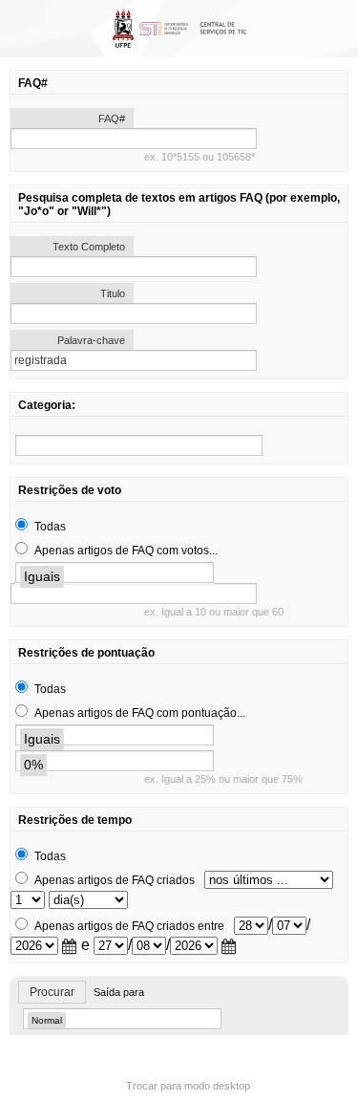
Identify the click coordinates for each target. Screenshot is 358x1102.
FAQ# (111, 118)
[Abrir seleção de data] (69, 946)
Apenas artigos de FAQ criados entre (129, 926)
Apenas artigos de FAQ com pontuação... (139, 713)
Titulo (112, 293)
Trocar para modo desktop (188, 1085)
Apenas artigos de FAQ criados (114, 880)
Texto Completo (89, 246)
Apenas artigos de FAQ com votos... (126, 550)
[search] (139, 445)
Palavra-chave (91, 340)
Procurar (52, 992)
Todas (50, 526)
